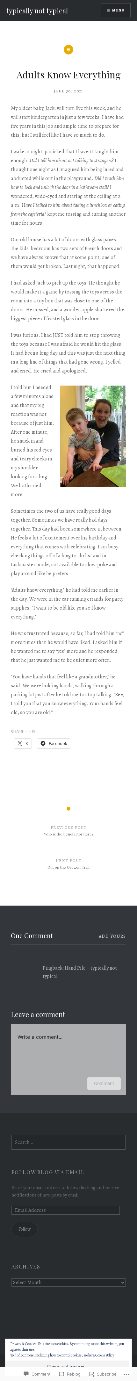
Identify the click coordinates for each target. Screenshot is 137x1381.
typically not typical (37, 10)
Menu (118, 10)
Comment (104, 1083)
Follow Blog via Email (48, 1172)
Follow (24, 1229)
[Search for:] (68, 1142)
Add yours (112, 936)
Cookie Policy (104, 1355)
